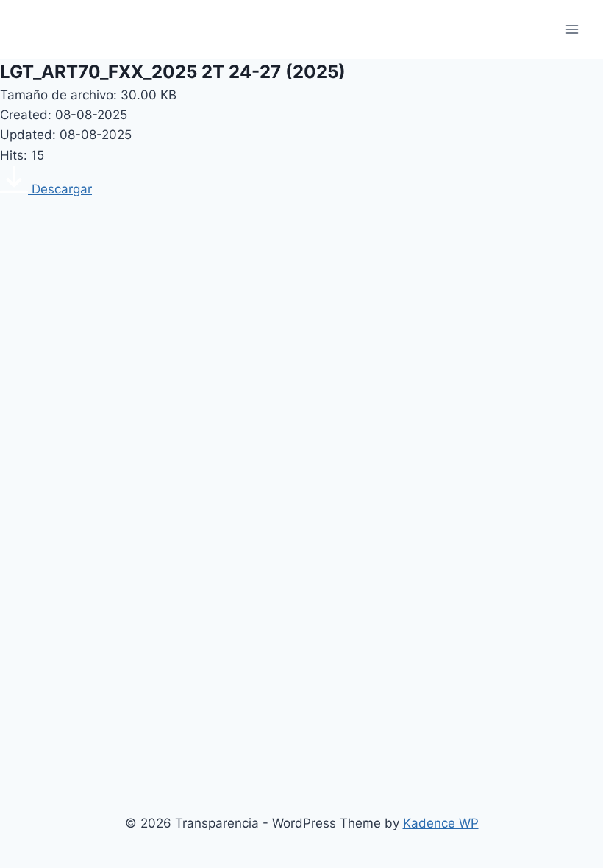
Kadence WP (441, 823)
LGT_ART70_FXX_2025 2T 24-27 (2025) (173, 71)
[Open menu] (571, 29)
